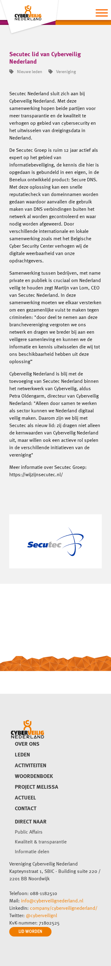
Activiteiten (30, 765)
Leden (22, 755)
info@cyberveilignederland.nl (52, 901)
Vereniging (65, 72)
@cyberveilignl (41, 915)
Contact (25, 808)
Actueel (25, 798)
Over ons (27, 744)
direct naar (31, 822)
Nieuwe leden (29, 72)
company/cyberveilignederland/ (63, 908)
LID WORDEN (30, 931)
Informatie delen (32, 852)
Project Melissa (36, 787)
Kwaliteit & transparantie (41, 842)
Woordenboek (34, 776)
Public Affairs (29, 832)
